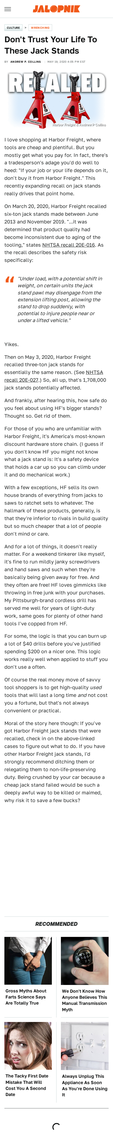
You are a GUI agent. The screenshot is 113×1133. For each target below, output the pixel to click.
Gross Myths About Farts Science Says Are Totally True (25, 997)
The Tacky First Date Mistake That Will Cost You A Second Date (26, 1085)
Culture (13, 27)
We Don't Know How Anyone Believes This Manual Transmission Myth (84, 1000)
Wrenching (40, 27)
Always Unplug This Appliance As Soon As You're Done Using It (85, 1085)
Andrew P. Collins (25, 61)
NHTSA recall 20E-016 (68, 245)
